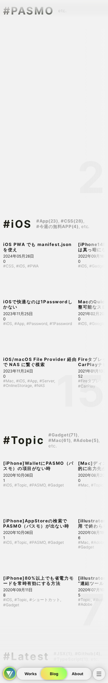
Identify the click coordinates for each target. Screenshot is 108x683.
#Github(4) (88, 653)
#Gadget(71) (62, 435)
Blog (54, 673)
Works (30, 673)
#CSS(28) (72, 221)
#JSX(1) (63, 653)
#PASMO (28, 10)
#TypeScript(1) (71, 659)
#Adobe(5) (86, 440)
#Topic (23, 440)
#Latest (26, 656)
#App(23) (47, 221)
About (77, 673)
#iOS (17, 224)
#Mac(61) (59, 440)
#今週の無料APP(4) (57, 226)
